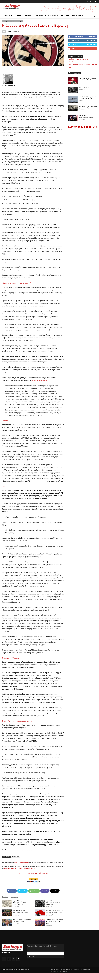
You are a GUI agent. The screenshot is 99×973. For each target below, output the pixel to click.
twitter (13, 868)
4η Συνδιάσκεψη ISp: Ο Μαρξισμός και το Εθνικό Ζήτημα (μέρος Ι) (53, 902)
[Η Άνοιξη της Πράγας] (73, 90)
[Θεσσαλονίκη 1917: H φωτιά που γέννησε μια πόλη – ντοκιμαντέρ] (73, 108)
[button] (94, 15)
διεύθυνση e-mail (32, 951)
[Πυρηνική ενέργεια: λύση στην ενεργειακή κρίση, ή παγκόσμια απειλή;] (40, 922)
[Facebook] (85, 1)
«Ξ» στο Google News (21, 862)
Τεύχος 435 (20, 21)
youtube (27, 868)
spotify (32, 868)
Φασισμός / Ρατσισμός (9, 21)
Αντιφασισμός (15, 856)
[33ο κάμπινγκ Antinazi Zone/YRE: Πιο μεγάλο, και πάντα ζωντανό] (7, 912)
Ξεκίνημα (9, 31)
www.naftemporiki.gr (39, 380)
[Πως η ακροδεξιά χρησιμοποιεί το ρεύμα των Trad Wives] (73, 80)
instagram (20, 868)
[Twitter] (93, 1)
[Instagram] (88, 1)
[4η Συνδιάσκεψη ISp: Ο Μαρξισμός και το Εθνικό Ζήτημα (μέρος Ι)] (40, 903)
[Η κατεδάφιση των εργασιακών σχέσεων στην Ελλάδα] (73, 99)
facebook (7, 868)
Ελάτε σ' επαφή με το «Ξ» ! (82, 126)
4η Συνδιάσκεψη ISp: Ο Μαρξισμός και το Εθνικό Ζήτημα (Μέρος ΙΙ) (20, 902)
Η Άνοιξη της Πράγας (84, 87)
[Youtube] (96, 1)
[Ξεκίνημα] (4, 32)
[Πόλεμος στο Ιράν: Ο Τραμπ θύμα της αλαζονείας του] (7, 922)
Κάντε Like (92, 36)
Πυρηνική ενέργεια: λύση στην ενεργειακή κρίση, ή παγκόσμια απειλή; (54, 921)
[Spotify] (90, 1)
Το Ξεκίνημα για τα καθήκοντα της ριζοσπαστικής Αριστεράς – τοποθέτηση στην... (54, 912)
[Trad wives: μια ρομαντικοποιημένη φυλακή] (73, 118)
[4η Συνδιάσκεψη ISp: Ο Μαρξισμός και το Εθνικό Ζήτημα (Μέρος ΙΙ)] (7, 903)
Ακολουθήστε (91, 40)
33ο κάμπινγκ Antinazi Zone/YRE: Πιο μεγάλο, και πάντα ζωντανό (20, 912)
